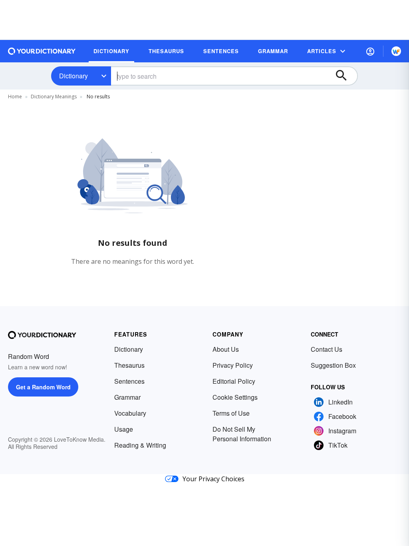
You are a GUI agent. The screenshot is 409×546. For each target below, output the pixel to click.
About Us (225, 349)
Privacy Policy (232, 365)
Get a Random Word (43, 387)
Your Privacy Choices (213, 478)
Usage (123, 429)
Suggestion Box (333, 365)
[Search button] (345, 76)
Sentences (129, 381)
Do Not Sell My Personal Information (241, 433)
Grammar (127, 397)
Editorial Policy (233, 381)
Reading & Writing (140, 445)
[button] (370, 51)
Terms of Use (231, 413)
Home (15, 96)
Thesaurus (129, 365)
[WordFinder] (396, 51)
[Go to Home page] (42, 51)
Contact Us (326, 349)
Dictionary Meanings (54, 96)
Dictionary (73, 75)
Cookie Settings (235, 397)
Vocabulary (130, 413)
